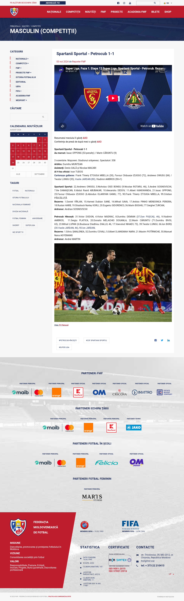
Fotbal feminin (19, 218)
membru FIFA (128, 531)
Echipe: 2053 (89, 563)
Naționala (29, 191)
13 (29, 151)
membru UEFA (86, 531)
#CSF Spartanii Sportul (96, 340)
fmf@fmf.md (147, 561)
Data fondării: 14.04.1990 (89, 558)
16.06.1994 (140, 531)
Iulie (18, 174)
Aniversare (37, 218)
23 (45, 157)
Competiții (36, 26)
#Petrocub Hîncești (68, 340)
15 (40, 151)
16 (45, 151)
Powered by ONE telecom (165, 597)
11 (18, 151)
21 (34, 157)
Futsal (16, 191)
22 (40, 157)
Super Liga (30, 225)
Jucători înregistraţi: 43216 (92, 573)
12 (24, 151)
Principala (15, 26)
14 (34, 151)
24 (13, 163)
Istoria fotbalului (21, 198)
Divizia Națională (20, 212)
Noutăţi (25, 26)
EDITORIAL (21, 82)
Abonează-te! (53, 3)
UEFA (18, 86)
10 (13, 151)
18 (18, 157)
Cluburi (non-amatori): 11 (89, 579)
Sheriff (16, 225)
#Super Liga (64, 347)
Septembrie (39, 174)
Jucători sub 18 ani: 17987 (92, 585)
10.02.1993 (98, 531)
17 (13, 157)
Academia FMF (23, 96)
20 (29, 157)
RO (168, 3)
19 (24, 157)
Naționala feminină (21, 205)
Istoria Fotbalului (26, 77)
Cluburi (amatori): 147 (92, 568)
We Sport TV (18, 232)
